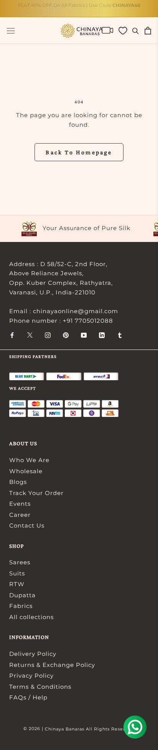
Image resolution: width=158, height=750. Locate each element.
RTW (17, 584)
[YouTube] (84, 335)
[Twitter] (30, 335)
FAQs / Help (28, 697)
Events (20, 503)
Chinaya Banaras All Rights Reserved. (90, 729)
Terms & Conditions (40, 686)
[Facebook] (12, 335)
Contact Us (26, 525)
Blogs (18, 481)
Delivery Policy (32, 653)
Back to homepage (79, 152)
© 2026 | (34, 728)
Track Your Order (36, 493)
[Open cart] (148, 30)
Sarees (19, 562)
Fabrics (21, 605)
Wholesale (26, 471)
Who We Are (29, 460)
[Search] (135, 30)
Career (20, 514)
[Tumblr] (120, 335)
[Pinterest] (66, 335)
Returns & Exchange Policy (52, 664)
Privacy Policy (31, 675)
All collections (31, 617)
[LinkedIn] (102, 335)
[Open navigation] (11, 31)
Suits (17, 573)
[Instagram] (48, 335)
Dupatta (22, 595)
